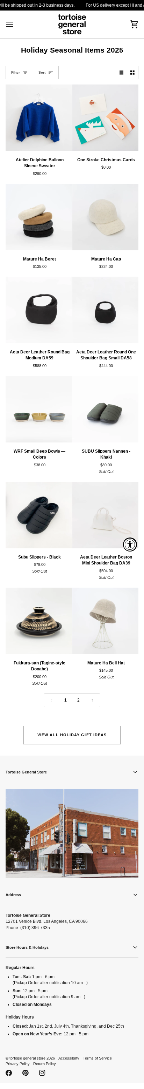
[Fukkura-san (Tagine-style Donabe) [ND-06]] (39, 621)
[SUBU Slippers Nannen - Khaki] (105, 409)
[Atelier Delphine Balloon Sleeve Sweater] (39, 117)
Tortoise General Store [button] (26, 772)
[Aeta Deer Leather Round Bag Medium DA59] (39, 310)
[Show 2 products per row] (132, 72)
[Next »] (92, 700)
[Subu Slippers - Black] (39, 515)
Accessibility (68, 1058)
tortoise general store (27, 1058)
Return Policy (44, 1064)
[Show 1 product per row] (121, 72)
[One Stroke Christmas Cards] (105, 117)
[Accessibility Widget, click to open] (130, 544)
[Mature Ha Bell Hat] (105, 621)
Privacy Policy (18, 1064)
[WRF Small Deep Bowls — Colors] (39, 409)
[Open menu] (16, 24)
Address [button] (13, 895)
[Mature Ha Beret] (39, 217)
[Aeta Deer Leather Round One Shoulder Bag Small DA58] (105, 310)
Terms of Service (97, 1058)
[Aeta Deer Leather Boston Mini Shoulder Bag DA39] (105, 515)
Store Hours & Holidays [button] (27, 947)
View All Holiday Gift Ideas (72, 735)
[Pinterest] (25, 1073)
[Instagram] (42, 1073)
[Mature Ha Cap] (105, 217)
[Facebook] (9, 1073)
